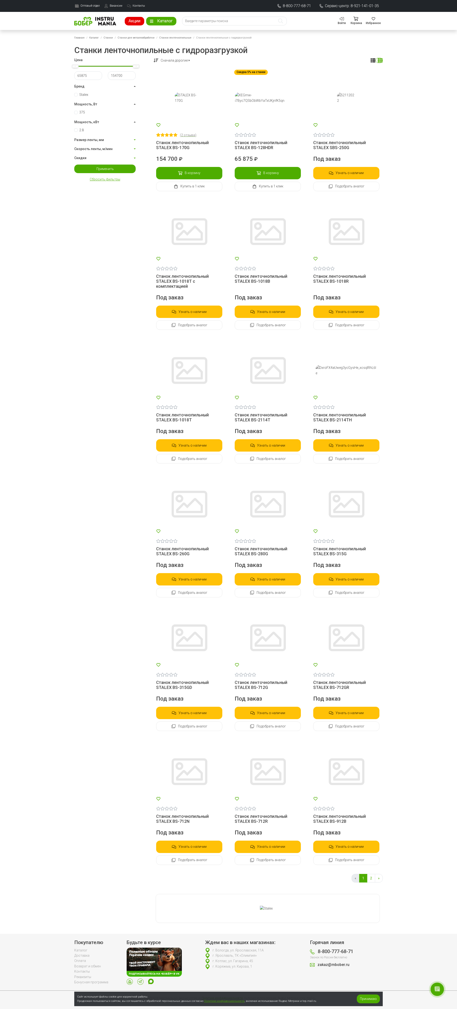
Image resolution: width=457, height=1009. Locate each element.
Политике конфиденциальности (224, 1001)
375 (82, 112)
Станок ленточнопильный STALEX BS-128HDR (261, 145)
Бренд (79, 86)
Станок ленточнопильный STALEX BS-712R (261, 819)
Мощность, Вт (85, 104)
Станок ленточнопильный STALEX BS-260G (182, 551)
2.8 (81, 130)
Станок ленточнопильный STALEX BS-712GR (339, 685)
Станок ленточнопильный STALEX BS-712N (182, 819)
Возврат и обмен (87, 966)
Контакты (82, 971)
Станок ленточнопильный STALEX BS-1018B (261, 279)
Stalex (83, 95)
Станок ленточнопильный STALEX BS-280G (261, 551)
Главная (79, 37)
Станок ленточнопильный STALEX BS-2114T (261, 417)
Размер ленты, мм (89, 140)
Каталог (94, 37)
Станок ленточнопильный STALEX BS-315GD (182, 685)
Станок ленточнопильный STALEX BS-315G (339, 551)
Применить (105, 169)
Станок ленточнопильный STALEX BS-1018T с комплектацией (182, 281)
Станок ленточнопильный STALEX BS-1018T (182, 417)
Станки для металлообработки (136, 37)
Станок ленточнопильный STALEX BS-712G (261, 685)
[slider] (75, 66)
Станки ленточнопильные (175, 37)
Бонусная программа (91, 982)
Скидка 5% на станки (251, 72)
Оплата (80, 961)
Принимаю (368, 999)
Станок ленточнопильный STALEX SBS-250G (339, 145)
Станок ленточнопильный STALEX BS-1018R (339, 279)
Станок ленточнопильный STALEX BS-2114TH (339, 417)
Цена (78, 60)
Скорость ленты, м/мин (93, 149)
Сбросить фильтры (105, 179)
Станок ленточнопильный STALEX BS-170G (182, 145)
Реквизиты (82, 977)
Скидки (80, 158)
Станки (108, 37)
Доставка (81, 955)
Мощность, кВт (86, 122)
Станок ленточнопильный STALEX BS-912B (339, 819)
